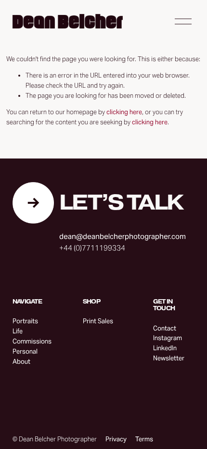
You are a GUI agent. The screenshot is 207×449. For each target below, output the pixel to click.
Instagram (167, 338)
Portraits (25, 321)
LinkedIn (165, 348)
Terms (144, 439)
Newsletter (168, 358)
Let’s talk (120, 202)
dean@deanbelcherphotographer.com (122, 236)
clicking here (124, 112)
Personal (25, 351)
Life (18, 331)
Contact (164, 328)
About (21, 361)
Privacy (116, 439)
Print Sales (98, 321)
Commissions (32, 341)
